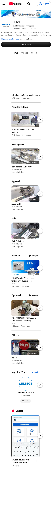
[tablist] (26, 53)
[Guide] (3, 3)
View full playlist (17, 172)
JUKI (13, 170)
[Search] (28, 3)
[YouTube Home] (15, 3)
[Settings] (34, 3)
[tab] (15, 53)
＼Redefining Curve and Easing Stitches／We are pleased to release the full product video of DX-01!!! (26, 95)
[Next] (40, 119)
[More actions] (38, 130)
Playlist (19, 170)
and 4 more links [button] (25, 39)
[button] (36, 53)
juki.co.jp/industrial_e (11, 39)
